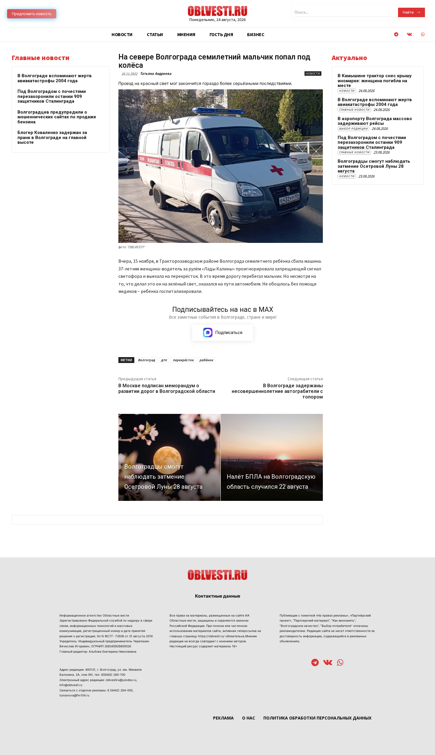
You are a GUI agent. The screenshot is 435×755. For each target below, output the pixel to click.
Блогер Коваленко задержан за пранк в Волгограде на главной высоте (52, 137)
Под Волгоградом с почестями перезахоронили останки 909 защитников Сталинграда (51, 96)
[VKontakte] (409, 34)
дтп (164, 360)
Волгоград (146, 360)
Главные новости (354, 110)
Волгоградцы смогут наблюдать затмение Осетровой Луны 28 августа (374, 166)
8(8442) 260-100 (113, 674)
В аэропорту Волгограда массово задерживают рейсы (375, 121)
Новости (313, 73)
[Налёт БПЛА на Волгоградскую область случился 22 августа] (272, 457)
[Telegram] (396, 34)
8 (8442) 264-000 (120, 690)
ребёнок (206, 360)
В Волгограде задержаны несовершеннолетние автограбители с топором (277, 391)
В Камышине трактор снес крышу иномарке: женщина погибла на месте (375, 80)
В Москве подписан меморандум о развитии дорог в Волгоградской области (166, 388)
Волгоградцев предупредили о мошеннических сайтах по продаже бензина (56, 117)
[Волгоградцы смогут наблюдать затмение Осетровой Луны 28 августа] (169, 457)
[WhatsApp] (423, 34)
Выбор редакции (353, 128)
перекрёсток (183, 360)
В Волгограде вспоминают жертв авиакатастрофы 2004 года (54, 78)
